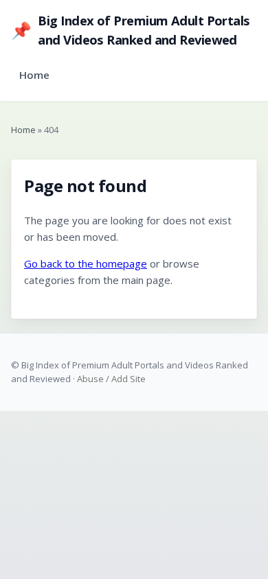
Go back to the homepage (85, 263)
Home (34, 75)
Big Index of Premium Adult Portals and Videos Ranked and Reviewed (130, 30)
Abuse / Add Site (111, 379)
